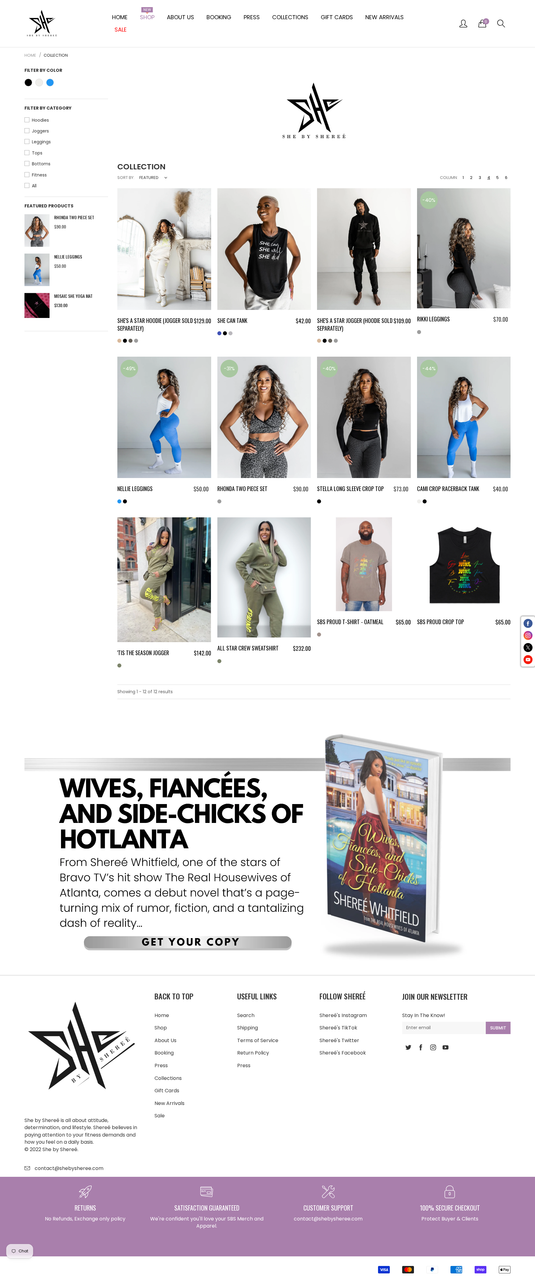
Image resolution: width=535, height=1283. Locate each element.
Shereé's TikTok (338, 1027)
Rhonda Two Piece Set (74, 217)
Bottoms (41, 164)
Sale (159, 1115)
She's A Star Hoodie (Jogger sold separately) (155, 324)
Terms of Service (257, 1040)
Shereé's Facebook (343, 1052)
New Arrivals (384, 17)
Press (252, 17)
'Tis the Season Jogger (143, 653)
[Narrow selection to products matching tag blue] (50, 82)
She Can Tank (232, 320)
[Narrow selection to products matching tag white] (39, 82)
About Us (180, 17)
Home (120, 17)
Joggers (40, 131)
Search (245, 1015)
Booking (219, 17)
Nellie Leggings (68, 256)
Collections (290, 17)
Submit (498, 1028)
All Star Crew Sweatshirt (248, 648)
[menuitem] (120, 17)
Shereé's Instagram (343, 1015)
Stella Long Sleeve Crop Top (350, 489)
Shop (147, 16)
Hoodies (40, 120)
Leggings (41, 142)
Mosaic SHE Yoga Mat (73, 296)
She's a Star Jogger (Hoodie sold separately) (355, 324)
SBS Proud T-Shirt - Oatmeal (350, 622)
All (34, 186)
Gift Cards (337, 17)
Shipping (247, 1027)
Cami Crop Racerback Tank (448, 489)
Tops (37, 153)
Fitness (39, 175)
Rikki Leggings (433, 319)
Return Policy (253, 1052)
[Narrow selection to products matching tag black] (28, 82)
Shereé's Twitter (339, 1040)
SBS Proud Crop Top (440, 622)
